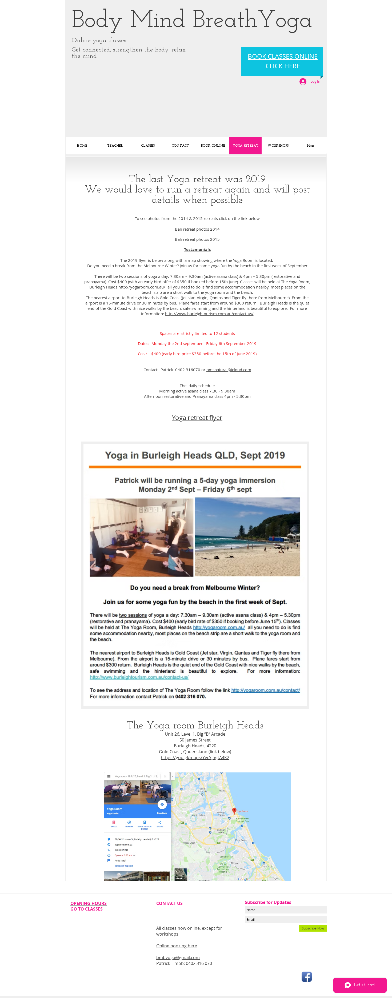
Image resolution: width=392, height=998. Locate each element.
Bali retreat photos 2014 (197, 229)
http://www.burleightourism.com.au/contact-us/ (209, 313)
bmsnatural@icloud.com (228, 369)
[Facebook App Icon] (307, 977)
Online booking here (176, 946)
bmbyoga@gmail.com (178, 957)
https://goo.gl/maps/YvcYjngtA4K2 (195, 757)
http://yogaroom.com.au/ (141, 287)
